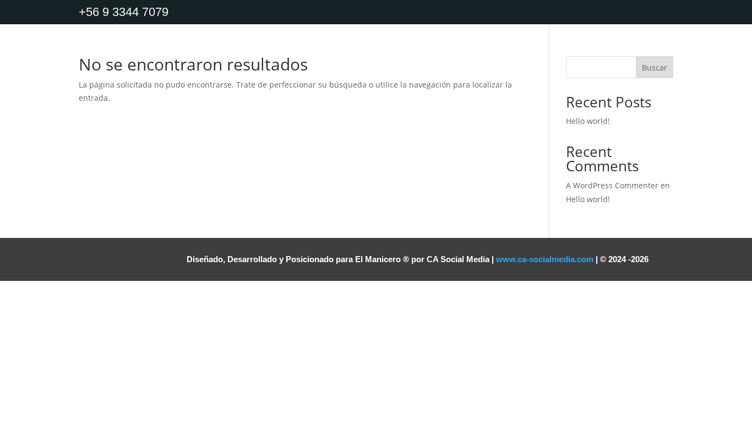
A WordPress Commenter (612, 185)
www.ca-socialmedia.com (544, 259)
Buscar (654, 67)
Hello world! (588, 121)
